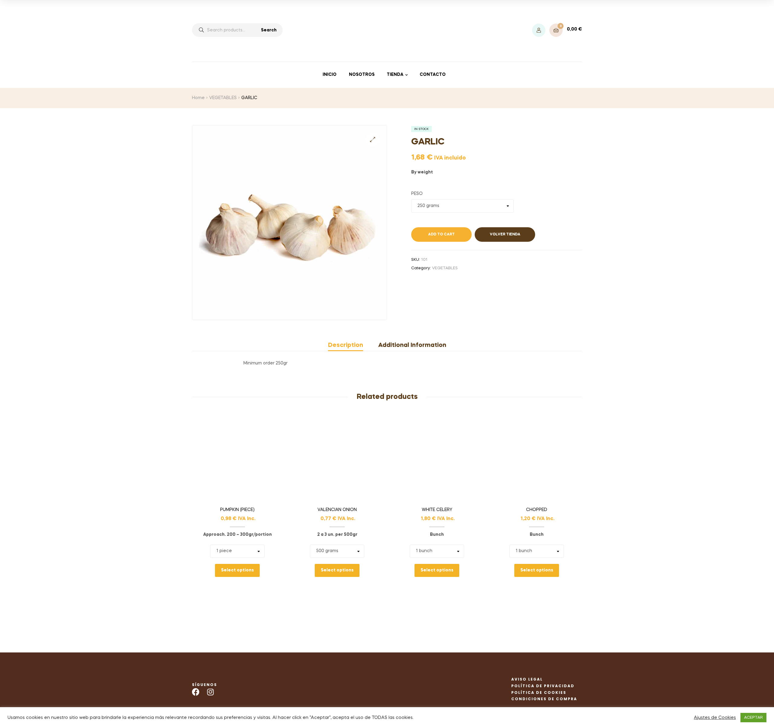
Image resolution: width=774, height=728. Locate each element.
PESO (417, 194)
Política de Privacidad (542, 685)
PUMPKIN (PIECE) (237, 510)
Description (345, 345)
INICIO (330, 75)
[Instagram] (210, 692)
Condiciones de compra (544, 698)
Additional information (412, 345)
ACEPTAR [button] (753, 718)
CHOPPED (536, 510)
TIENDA (395, 75)
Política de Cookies (538, 692)
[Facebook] (196, 692)
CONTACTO (433, 75)
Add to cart (441, 234)
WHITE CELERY (437, 510)
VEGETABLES (223, 98)
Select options (237, 570)
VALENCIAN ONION (337, 510)
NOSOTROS (362, 75)
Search (269, 30)
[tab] (349, 345)
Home (198, 98)
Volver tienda (505, 234)
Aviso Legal (527, 679)
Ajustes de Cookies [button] (715, 718)
